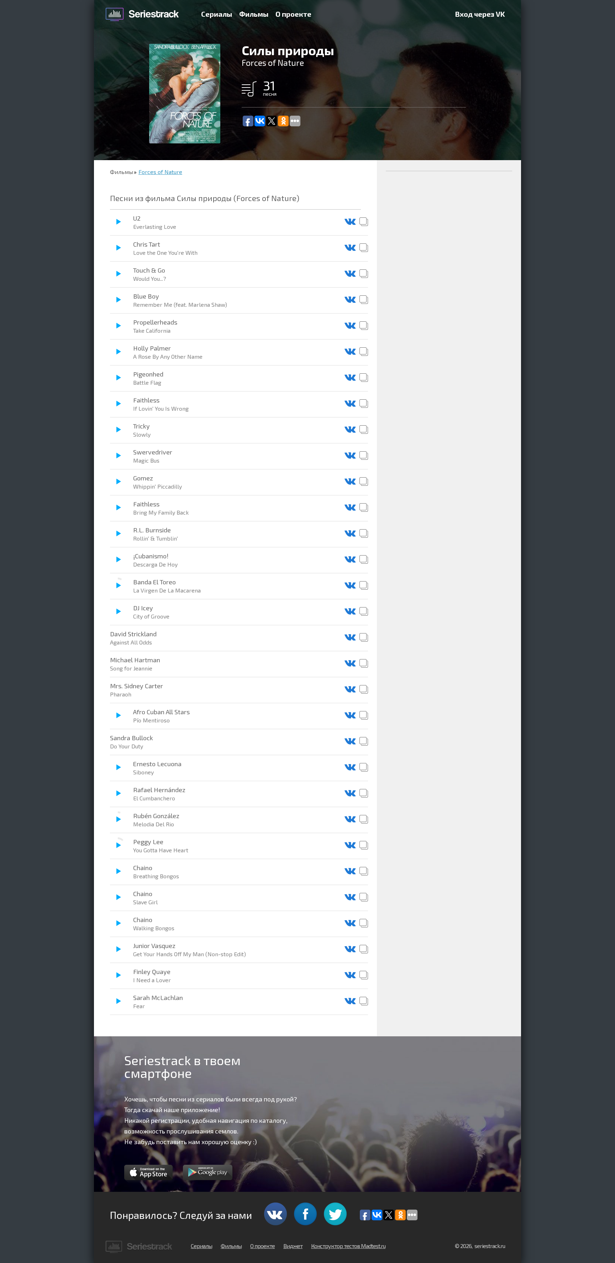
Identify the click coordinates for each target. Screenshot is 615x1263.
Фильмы (253, 14)
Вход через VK (480, 14)
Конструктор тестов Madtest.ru (348, 1245)
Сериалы (216, 14)
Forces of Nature (160, 171)
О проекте (293, 14)
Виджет (293, 1245)
